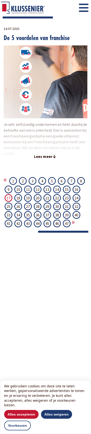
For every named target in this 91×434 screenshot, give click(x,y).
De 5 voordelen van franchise (37, 37)
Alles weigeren (56, 414)
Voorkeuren (17, 425)
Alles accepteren (21, 414)
